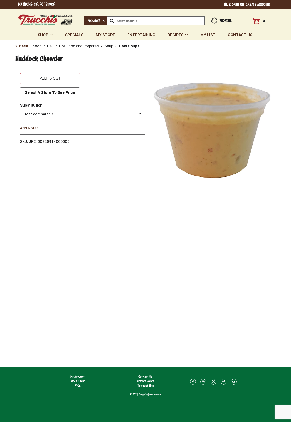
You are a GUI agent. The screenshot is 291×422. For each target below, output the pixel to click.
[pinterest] (223, 382)
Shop (37, 46)
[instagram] (203, 382)
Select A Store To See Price (50, 92)
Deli (50, 46)
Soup (109, 46)
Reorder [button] (225, 20)
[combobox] (95, 20)
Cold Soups (129, 46)
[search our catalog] (112, 20)
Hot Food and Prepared (79, 46)
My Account (77, 376)
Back (23, 46)
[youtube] (234, 382)
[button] (50, 77)
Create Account (258, 4)
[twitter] (213, 382)
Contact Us (145, 376)
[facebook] (193, 382)
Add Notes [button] (29, 127)
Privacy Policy (145, 381)
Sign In (234, 4)
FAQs (78, 385)
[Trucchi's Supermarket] (45, 18)
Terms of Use (145, 385)
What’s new (78, 381)
